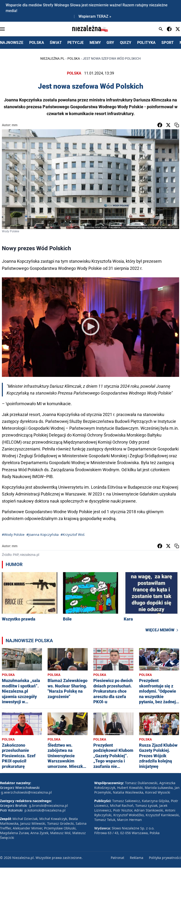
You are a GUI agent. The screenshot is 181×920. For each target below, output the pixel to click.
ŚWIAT (56, 42)
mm (14, 125)
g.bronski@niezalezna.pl (48, 805)
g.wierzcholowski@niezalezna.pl (26, 792)
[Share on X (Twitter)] (168, 125)
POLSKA (36, 42)
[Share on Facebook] (159, 125)
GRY (110, 42)
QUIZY (126, 42)
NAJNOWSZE (12, 42)
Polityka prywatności (165, 857)
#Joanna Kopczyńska (42, 534)
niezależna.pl (52, 58)
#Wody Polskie (13, 534)
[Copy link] (176, 125)
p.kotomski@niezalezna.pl (45, 810)
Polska (73, 58)
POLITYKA (146, 42)
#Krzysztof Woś (73, 534)
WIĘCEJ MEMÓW (159, 630)
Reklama (136, 857)
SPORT (167, 42)
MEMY (95, 42)
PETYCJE (75, 42)
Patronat (117, 857)
